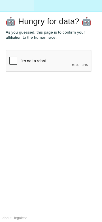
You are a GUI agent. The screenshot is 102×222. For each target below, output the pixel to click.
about (7, 218)
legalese (20, 218)
